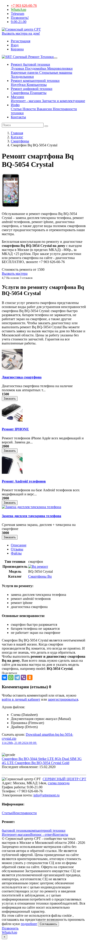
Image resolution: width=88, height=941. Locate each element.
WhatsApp (18, 9)
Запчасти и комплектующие (63, 101)
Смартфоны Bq (40, 576)
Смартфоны (20, 93)
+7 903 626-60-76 (24, 5)
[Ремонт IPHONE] (12, 420)
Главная (17, 133)
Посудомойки (35, 68)
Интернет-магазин (16, 834)
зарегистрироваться (63, 699)
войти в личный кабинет (21, 699)
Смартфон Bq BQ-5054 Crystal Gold (42, 763)
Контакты (18, 117)
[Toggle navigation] (55, 58)
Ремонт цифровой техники (31, 89)
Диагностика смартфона (22, 377)
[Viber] (23, 677)
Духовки (17, 68)
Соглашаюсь (48, 924)
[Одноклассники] (29, 677)
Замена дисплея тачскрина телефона (31, 516)
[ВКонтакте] (4, 677)
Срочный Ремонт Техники (33, 57)
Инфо (15, 105)
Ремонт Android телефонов (24, 481)
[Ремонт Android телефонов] (12, 472)
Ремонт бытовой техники (30, 64)
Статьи (16, 109)
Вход (15, 45)
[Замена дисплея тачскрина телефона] (31, 507)
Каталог (17, 137)
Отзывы (17, 549)
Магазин (17, 97)
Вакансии (44, 109)
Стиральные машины (55, 72)
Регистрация (20, 41)
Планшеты (37, 93)
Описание (18, 545)
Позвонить (10, 928)
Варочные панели (24, 72)
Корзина (17, 49)
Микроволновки (59, 68)
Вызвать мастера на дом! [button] (21, 33)
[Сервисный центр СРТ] (21, 29)
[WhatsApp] (11, 677)
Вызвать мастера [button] (15, 273)
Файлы (16, 553)
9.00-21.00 (18, 22)
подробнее (29, 924)
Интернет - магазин (26, 101)
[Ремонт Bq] (38, 566)
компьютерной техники (47, 830)
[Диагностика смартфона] (12, 368)
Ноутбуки (18, 85)
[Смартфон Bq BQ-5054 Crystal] (11, 206)
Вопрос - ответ (41, 834)
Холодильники (22, 76)
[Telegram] (17, 677)
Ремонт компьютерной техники (35, 81)
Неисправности (25, 813)
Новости (29, 109)
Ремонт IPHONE (15, 429)
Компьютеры (36, 85)
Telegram (17, 14)
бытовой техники (15, 830)
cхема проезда (58, 783)
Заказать (10, 398)
